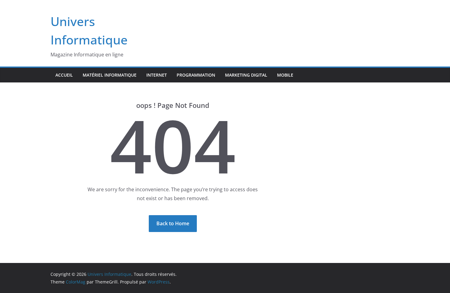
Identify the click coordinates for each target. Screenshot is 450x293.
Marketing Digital (246, 75)
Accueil (64, 75)
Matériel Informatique (110, 75)
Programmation (196, 75)
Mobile (285, 75)
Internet (156, 75)
